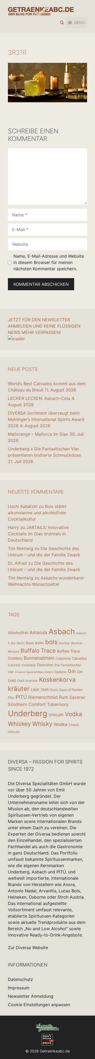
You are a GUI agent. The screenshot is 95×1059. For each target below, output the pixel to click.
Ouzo (54, 690)
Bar (13, 643)
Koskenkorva (57, 679)
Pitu (11, 697)
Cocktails (29, 665)
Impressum (19, 987)
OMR (45, 690)
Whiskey (19, 723)
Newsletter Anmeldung (30, 996)
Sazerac (77, 697)
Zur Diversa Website (28, 947)
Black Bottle (35, 643)
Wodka (60, 724)
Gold (20, 681)
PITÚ (21, 697)
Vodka (73, 714)
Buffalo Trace (38, 650)
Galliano (60, 672)
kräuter (19, 689)
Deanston (45, 665)
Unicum (56, 714)
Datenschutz (20, 979)
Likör (35, 689)
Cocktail (14, 665)
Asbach (62, 631)
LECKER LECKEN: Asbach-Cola (39, 398)
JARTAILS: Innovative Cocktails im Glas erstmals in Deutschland (38, 534)
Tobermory (57, 704)
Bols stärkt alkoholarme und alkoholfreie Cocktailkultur (37, 513)
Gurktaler (31, 681)
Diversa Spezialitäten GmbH (34, 672)
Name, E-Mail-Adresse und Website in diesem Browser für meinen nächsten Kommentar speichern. (48, 262)
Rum (63, 697)
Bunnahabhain (39, 658)
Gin (72, 671)
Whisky (42, 723)
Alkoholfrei (18, 632)
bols (51, 642)
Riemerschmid (43, 697)
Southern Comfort (27, 704)
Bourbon (64, 643)
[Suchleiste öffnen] (62, 22)
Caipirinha (63, 658)
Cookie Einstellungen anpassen (39, 1004)
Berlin (21, 643)
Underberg (27, 713)
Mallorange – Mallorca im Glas (38, 434)
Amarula (38, 632)
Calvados (79, 658)
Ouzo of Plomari (71, 690)
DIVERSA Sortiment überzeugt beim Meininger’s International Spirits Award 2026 (46, 419)
